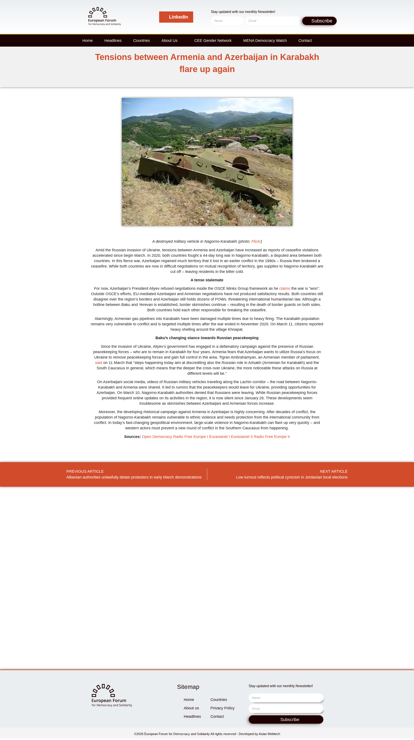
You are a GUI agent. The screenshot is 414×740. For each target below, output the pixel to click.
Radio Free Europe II (272, 437)
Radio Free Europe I (190, 437)
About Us (169, 40)
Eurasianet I (219, 437)
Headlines (113, 40)
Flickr (256, 241)
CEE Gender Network (213, 40)
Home (87, 40)
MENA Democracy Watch (265, 40)
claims (284, 288)
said (98, 363)
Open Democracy (157, 437)
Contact (305, 40)
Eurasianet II (242, 437)
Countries (141, 40)
